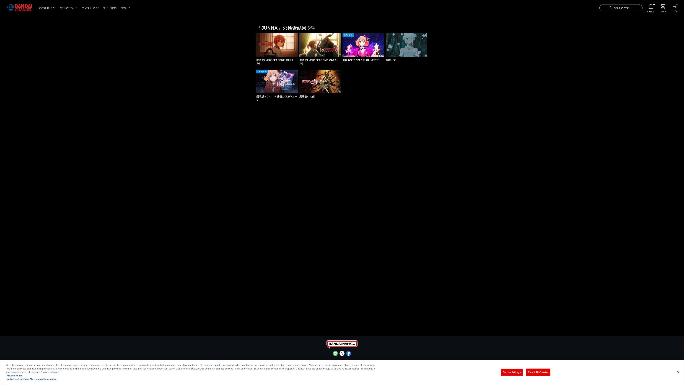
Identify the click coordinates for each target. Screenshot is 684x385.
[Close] (678, 372)
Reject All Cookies (538, 372)
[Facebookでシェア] (348, 353)
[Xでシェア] (342, 353)
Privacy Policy (14, 375)
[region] (342, 372)
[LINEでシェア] (335, 353)
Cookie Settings (512, 372)
